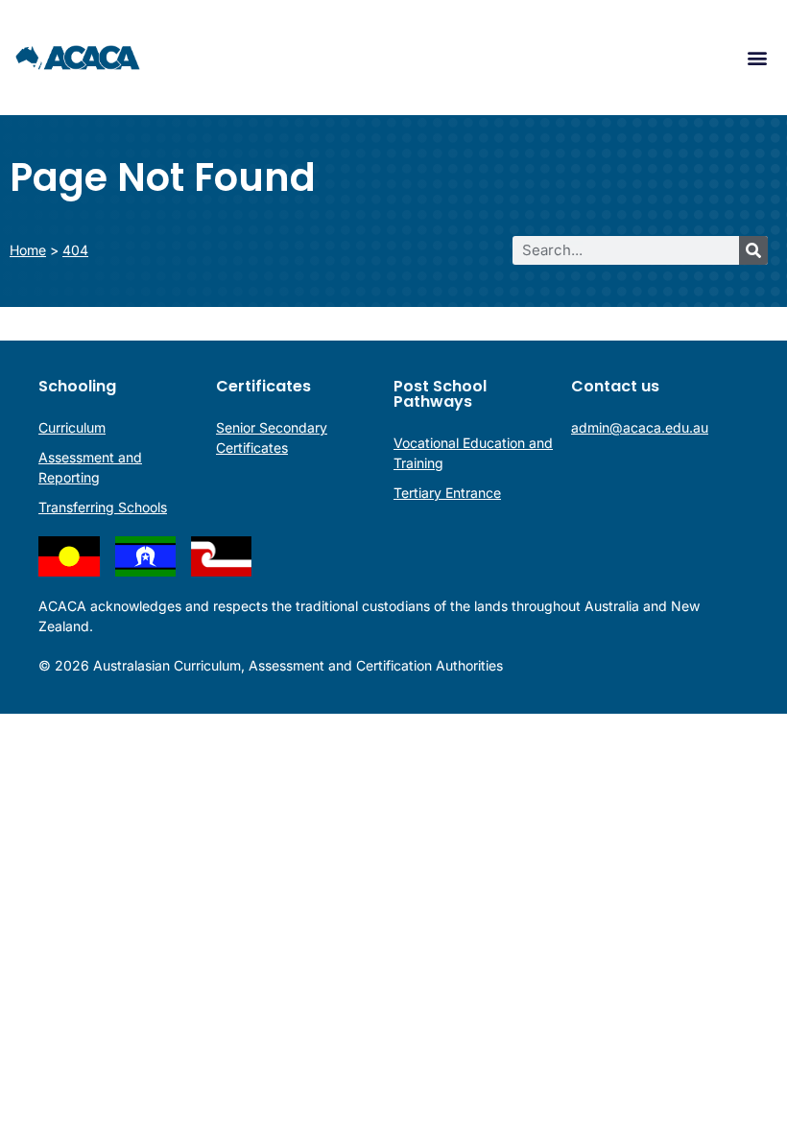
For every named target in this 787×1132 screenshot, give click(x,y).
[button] (757, 58)
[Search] (753, 250)
